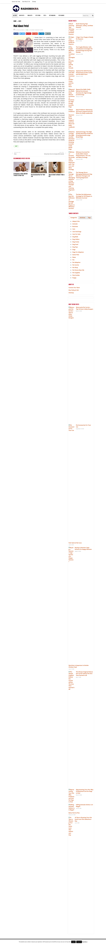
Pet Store (38, 15)
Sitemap (34, 1)
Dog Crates (75, 242)
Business (75, 226)
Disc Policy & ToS (26, 1)
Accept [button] (73, 942)
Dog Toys (75, 247)
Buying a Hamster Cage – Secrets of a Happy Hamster (83, 548)
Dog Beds (75, 237)
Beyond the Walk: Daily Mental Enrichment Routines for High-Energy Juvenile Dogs (83, 92)
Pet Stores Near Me (78, 270)
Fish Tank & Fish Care (75, 543)
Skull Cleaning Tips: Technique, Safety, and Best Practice (84, 25)
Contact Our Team (16, 1)
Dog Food (75, 244)
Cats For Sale (76, 234)
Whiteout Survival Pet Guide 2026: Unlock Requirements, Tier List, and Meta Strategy (83, 154)
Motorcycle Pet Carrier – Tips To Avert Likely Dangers (84, 308)
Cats (19, 21)
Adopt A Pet (76, 221)
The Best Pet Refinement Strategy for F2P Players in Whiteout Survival (84, 196)
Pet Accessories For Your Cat (38, 175)
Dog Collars (75, 239)
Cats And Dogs (76, 231)
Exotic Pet (21, 15)
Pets (45, 15)
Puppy (74, 278)
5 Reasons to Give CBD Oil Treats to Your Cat (20, 174)
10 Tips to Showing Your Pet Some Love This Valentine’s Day (83, 819)
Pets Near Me (52, 15)
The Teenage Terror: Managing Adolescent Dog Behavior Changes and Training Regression (84, 175)
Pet (73, 260)
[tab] (73, 217)
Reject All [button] (79, 942)
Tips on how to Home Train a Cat (56, 175)
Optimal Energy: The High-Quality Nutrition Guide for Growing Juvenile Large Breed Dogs (84, 134)
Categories (73, 217)
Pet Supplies (76, 272)
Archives (82, 217)
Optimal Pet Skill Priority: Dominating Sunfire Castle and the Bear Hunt (84, 72)
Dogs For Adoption (78, 252)
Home (15, 15)
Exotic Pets (75, 255)
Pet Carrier (75, 265)
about (16, 146)
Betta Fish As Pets (74, 813)
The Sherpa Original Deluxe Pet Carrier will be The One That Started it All (84, 673)
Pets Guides (61, 15)
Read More (84, 942)
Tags (89, 217)
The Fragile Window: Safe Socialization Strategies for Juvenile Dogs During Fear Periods (84, 49)
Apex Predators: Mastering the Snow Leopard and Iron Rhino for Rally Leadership (84, 111)
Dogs (73, 249)
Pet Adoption (76, 262)
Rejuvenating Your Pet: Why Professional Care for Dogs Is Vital (84, 791)
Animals (75, 224)
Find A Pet (29, 15)
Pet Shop (75, 267)
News (74, 257)
